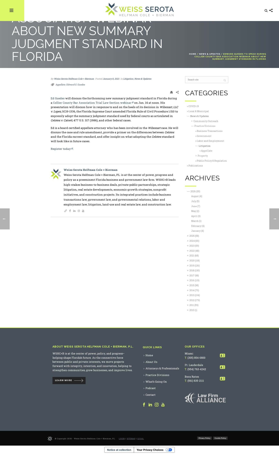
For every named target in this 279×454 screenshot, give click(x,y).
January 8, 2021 (111, 78)
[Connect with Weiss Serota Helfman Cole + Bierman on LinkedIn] (74, 211)
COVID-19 (193, 106)
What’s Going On (156, 381)
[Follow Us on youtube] (163, 405)
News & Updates (209, 54)
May (195, 211)
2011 (193, 305)
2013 (194, 295)
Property (203, 155)
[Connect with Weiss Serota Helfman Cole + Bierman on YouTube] (83, 211)
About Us (151, 362)
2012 (194, 300)
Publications (195, 165)
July (195, 201)
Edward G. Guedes (75, 84)
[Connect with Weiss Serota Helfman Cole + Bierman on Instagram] (79, 211)
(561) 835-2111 (195, 380)
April (196, 216)
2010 (193, 310)
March (196, 220)
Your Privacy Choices (150, 449)
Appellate (60, 84)
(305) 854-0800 (196, 357)
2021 (194, 255)
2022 (194, 250)
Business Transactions (209, 131)
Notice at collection (119, 449)
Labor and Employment (210, 140)
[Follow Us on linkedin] (150, 405)
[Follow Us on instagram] (157, 405)
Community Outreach (205, 121)
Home (192, 54)
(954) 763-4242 (196, 369)
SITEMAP (131, 438)
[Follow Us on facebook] (144, 405)
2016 (194, 280)
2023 (194, 245)
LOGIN (122, 438)
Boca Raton (192, 376)
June (195, 206)
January (197, 230)
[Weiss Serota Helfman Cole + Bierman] (49, 438)
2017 (194, 275)
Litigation (128, 78)
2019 (194, 265)
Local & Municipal (198, 111)
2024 (194, 240)
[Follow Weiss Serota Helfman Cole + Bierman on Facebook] (70, 211)
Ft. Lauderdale (194, 365)
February (198, 225)
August (196, 196)
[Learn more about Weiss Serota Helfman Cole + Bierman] (65, 211)
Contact (150, 394)
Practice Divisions (204, 125)
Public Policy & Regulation (212, 160)
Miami (189, 353)
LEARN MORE (63, 380)
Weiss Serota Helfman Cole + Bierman (74, 78)
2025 (194, 235)
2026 (195, 191)
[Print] (171, 91)
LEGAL (140, 438)
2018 (194, 270)
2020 (194, 260)
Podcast (150, 388)
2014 (194, 290)
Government (204, 136)
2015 (194, 285)
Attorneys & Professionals (162, 368)
